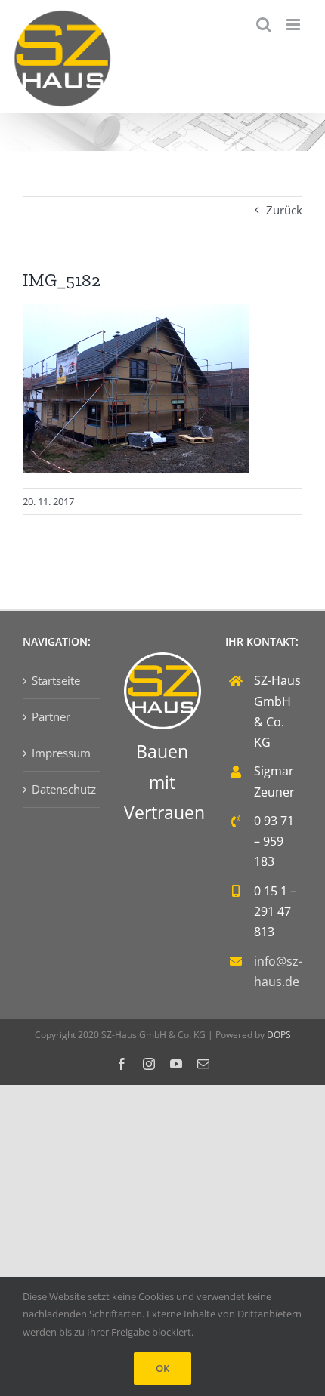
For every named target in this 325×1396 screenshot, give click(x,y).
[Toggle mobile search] (263, 24)
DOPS (279, 1034)
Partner (51, 716)
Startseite (56, 680)
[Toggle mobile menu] (294, 24)
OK (162, 1368)
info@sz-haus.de (278, 971)
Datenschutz (62, 789)
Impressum (61, 752)
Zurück (284, 209)
